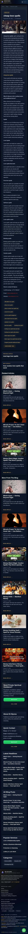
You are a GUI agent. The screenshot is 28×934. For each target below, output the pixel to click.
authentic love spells (9, 322)
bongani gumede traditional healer (12, 342)
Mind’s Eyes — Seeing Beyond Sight (11, 392)
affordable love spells (9, 301)
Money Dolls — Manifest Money (13, 775)
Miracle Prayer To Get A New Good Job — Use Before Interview (13, 426)
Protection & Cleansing (10, 848)
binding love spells (18, 325)
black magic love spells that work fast (13, 339)
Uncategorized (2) (8, 864)
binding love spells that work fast (12, 328)
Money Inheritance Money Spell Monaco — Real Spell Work (13, 666)
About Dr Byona (4, 890)
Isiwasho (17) (17, 861)
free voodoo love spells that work (13, 367)
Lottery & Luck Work (9, 851)
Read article (7, 405)
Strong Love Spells (5, 901)
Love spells (4, 910)
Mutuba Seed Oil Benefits (7, 905)
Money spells (11, 910)
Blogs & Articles (4, 892)
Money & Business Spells (7, 908)
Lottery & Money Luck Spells (7, 907)
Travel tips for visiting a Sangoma (9, 895)
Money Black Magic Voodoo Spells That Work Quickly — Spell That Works (13, 460)
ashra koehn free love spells (11, 318)
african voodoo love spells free (11, 308)
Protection (18, 910)
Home (3, 6)
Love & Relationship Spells (11, 840)
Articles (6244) (7, 861)
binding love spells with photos (12, 332)
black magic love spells (10, 335)
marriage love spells (10, 356)
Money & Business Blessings (12, 844)
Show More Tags (9, 346)
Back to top (24, 932)
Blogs (7, 6)
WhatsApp (14, 699)
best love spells (8, 325)
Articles (6, 12)
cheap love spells (8, 75)
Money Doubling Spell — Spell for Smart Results (12, 631)
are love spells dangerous (10, 315)
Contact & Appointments (7, 894)
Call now (14, 704)
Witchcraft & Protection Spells (8, 903)
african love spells (9, 305)
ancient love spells (9, 311)
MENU (24, 2)
